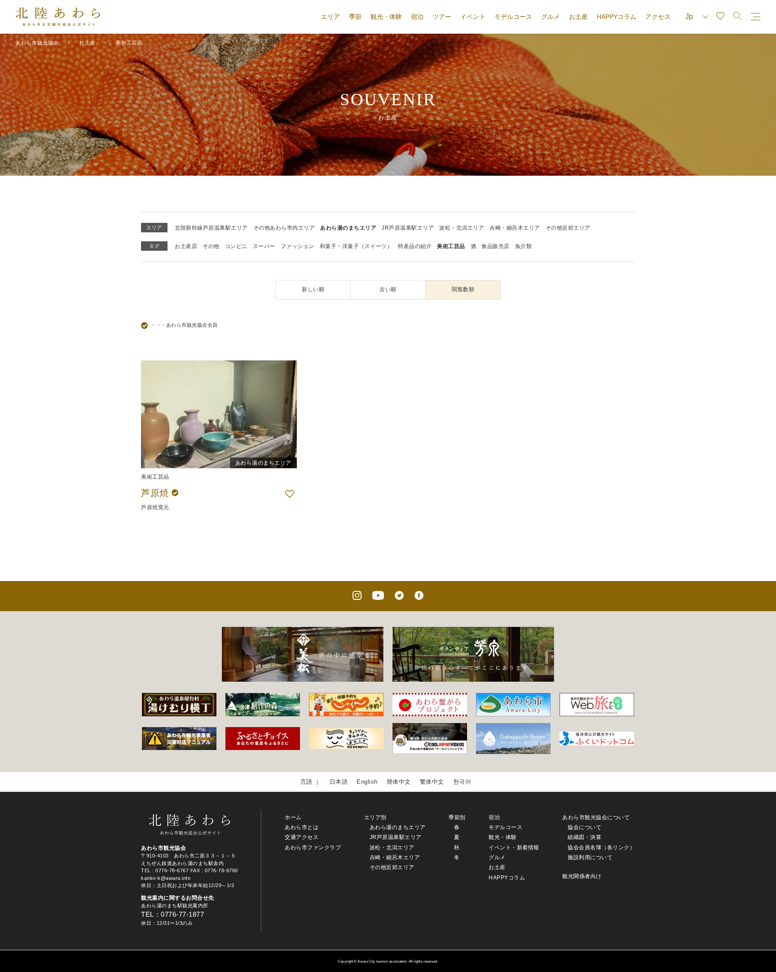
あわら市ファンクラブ (313, 847)
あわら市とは (301, 827)
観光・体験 (386, 16)
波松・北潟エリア (461, 228)
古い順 (388, 289)
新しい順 (313, 289)
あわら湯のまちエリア (348, 228)
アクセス (657, 16)
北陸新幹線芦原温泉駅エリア (211, 228)
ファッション (297, 246)
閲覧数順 (463, 289)
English (367, 781)
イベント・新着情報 (514, 847)
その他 (211, 246)
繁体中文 (432, 781)
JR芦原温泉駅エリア (408, 228)
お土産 (578, 16)
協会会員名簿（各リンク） (601, 847)
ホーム (293, 817)
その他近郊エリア (568, 228)
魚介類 (523, 246)
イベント (472, 16)
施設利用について (590, 857)
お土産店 (186, 246)
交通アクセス (301, 837)
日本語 (339, 781)
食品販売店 (495, 246)
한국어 (462, 781)
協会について (584, 827)
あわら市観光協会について (596, 817)
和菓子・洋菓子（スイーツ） (356, 246)
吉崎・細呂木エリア (514, 228)
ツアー (441, 16)
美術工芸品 (451, 246)
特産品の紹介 (415, 246)
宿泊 (417, 16)
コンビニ (236, 246)
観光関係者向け (582, 876)
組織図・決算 (584, 837)
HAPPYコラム (616, 16)
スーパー (264, 246)
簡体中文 (399, 781)
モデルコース (513, 16)
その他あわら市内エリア (284, 228)
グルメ (550, 16)
